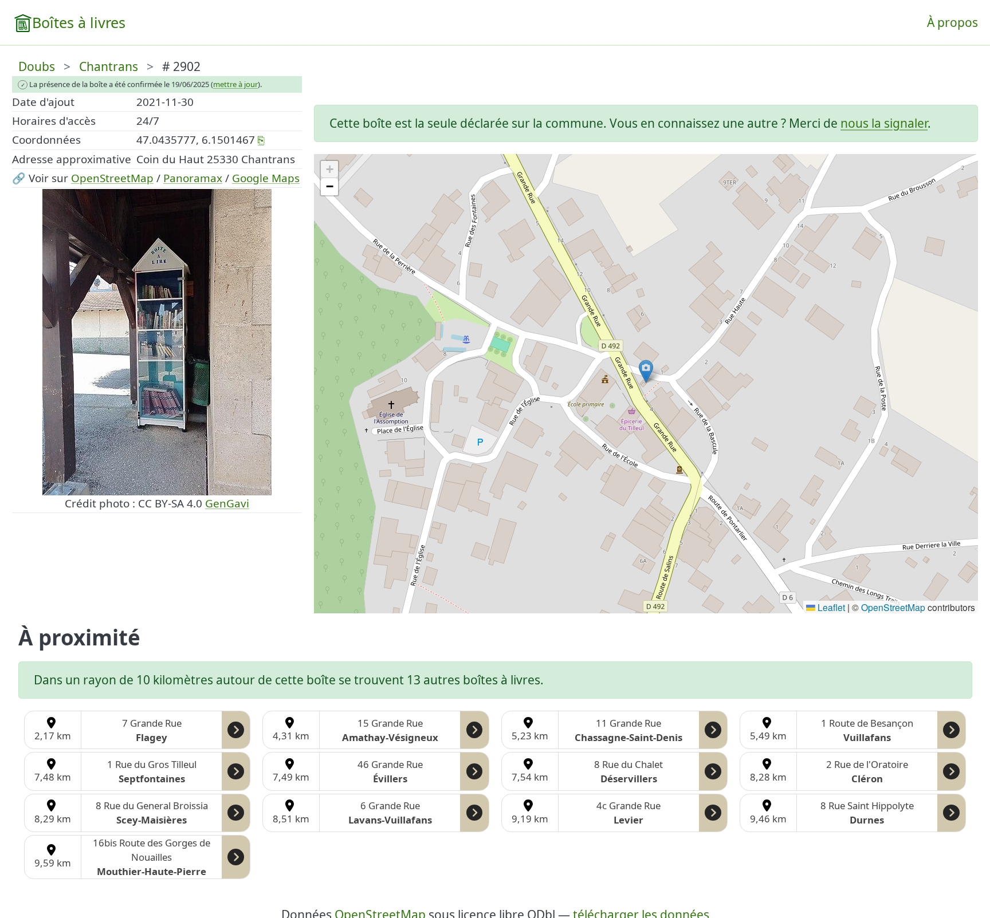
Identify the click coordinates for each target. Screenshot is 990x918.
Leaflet (830, 607)
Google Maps (266, 178)
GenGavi (227, 503)
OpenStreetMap (112, 178)
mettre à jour (235, 84)
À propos (952, 22)
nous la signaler (884, 123)
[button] (646, 371)
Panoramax (192, 178)
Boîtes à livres (78, 22)
